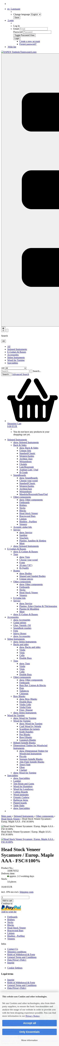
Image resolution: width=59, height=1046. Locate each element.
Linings (23, 519)
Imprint (10, 962)
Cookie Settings (14, 968)
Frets (15, 630)
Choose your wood (28, 480)
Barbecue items (20, 800)
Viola (22, 652)
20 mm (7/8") (25, 565)
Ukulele (23, 464)
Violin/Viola (25, 707)
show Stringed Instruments (26, 442)
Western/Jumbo (26, 456)
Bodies (16, 570)
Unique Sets (25, 450)
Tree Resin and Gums (23, 783)
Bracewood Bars (27, 516)
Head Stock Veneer (28, 513)
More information (29, 1040)
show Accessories (21, 620)
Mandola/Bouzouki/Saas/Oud (33, 494)
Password (18, 32)
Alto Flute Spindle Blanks (31, 762)
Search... (37, 371)
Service (16, 529)
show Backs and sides (29, 647)
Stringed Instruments (17, 349)
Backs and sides (21, 644)
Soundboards (19, 475)
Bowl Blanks (25, 737)
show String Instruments (24, 641)
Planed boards (20, 802)
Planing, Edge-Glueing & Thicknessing (38, 606)
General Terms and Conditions (21, 957)
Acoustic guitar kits (22, 527)
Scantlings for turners (29, 729)
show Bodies (25, 573)
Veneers (23, 524)
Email (16, 28)
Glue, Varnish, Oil (22, 625)
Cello (22, 655)
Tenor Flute (24, 764)
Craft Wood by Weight (30, 726)
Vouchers (23, 538)
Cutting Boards (20, 792)
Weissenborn (25, 461)
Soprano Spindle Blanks (31, 759)
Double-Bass (25, 701)
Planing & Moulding (29, 609)
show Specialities (21, 778)
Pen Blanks (24, 734)
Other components (22, 497)
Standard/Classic (27, 453)
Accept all (29, 1023)
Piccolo (22, 756)
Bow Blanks (19, 696)
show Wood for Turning (24, 718)
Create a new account (29, 41)
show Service (25, 532)
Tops (15, 554)
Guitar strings (19, 622)
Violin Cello (25, 704)
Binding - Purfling (28, 521)
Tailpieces (24, 691)
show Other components (31, 499)
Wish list (11, 47)
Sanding (23, 535)
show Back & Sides (28, 448)
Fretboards (24, 502)
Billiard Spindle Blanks (24, 742)
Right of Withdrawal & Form (21, 954)
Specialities (12, 363)
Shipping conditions (16, 951)
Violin (22, 650)
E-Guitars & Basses (16, 352)
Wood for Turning (16, 360)
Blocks (22, 510)
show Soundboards (28, 478)
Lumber (17, 781)
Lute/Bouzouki (26, 467)
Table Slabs (18, 805)
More (22, 543)
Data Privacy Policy (16, 960)
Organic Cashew (21, 797)
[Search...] (31, 371)
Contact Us (12, 949)
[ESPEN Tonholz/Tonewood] (18, 52)
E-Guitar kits (19, 598)
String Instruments (16, 357)
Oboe (22, 767)
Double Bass (25, 658)
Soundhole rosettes (22, 628)
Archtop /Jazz (26, 458)
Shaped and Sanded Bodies (32, 576)
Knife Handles (26, 732)
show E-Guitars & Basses (25, 551)
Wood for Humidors (23, 786)
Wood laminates (21, 794)
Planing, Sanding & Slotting (32, 540)
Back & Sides (19, 445)
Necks (22, 508)
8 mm (22, 562)
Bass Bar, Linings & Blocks (32, 685)
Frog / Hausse (26, 710)
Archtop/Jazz (25, 489)
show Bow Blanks (28, 699)
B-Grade (23, 472)
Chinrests (23, 693)
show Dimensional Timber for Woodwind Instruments (33, 752)
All (8, 346)
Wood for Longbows (23, 789)
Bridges (23, 505)
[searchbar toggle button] (7, 330)
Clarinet (23, 770)
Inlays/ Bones (19, 633)
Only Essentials (29, 1031)
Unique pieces (26, 579)
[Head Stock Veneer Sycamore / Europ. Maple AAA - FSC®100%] (29, 842)
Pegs (21, 688)
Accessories (13, 354)
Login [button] (10, 20)
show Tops (24, 557)
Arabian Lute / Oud (28, 469)
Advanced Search (20, 374)
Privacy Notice (32, 1016)
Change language (22, 14)
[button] (13, 9)
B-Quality (24, 568)
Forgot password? (27, 44)
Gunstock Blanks (27, 740)
